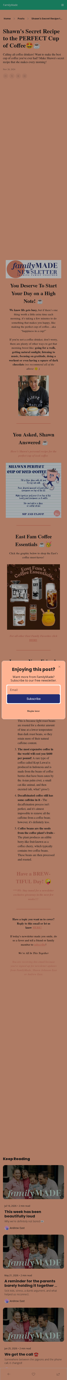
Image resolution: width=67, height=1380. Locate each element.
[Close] (59, 666)
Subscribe (34, 699)
